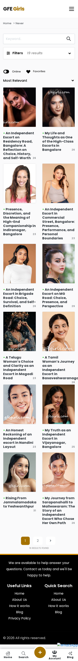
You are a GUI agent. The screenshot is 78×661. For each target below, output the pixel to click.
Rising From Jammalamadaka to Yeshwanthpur (19, 502)
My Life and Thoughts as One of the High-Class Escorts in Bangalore (57, 141)
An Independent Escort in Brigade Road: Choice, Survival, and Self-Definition (19, 297)
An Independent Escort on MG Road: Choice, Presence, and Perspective (57, 297)
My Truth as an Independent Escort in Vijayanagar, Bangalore (56, 438)
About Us (58, 599)
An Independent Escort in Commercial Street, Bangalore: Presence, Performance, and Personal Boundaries (58, 224)
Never (20, 23)
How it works (58, 605)
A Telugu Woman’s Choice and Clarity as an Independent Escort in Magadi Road (18, 367)
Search (23, 657)
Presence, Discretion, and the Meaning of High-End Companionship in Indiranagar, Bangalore (19, 221)
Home (7, 23)
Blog (58, 612)
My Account (55, 657)
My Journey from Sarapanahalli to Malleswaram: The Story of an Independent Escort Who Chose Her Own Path (58, 510)
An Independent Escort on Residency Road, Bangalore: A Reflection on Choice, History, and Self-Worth (18, 145)
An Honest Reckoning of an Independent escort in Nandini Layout (18, 438)
